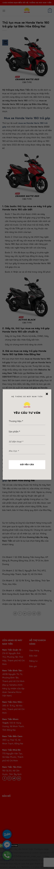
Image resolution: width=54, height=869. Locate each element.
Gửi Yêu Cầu (27, 464)
